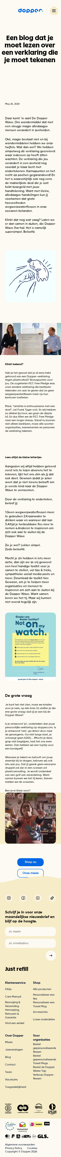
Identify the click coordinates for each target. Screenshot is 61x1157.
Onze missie (31, 873)
